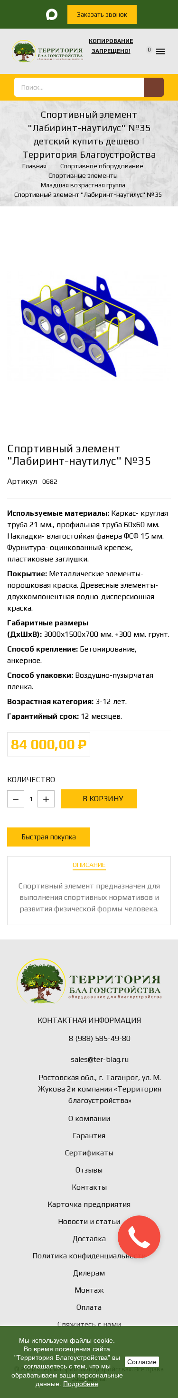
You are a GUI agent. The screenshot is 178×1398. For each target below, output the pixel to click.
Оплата (89, 1307)
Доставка (89, 1238)
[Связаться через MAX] (52, 14)
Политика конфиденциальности (89, 1255)
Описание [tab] (89, 864)
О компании (89, 1118)
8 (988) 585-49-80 (100, 1038)
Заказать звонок (102, 14)
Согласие (142, 1362)
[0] (143, 51)
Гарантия (89, 1135)
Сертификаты (89, 1152)
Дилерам (89, 1272)
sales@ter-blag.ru (100, 1059)
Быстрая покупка (48, 837)
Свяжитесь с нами (89, 1324)
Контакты (89, 1187)
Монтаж (89, 1290)
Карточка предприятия (89, 1204)
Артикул (22, 481)
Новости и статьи (89, 1221)
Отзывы (89, 1169)
